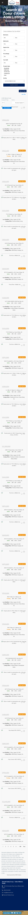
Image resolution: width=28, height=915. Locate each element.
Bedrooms (5, 34)
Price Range (6, 53)
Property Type (6, 66)
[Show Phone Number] (17, 913)
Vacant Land (6, 71)
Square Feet (6, 47)
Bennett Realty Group (9, 895)
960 (20, 846)
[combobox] (14, 32)
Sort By (5, 78)
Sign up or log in (22, 91)
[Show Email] (15, 913)
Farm (5, 75)
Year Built (5, 59)
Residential (6, 68)
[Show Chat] (12, 913)
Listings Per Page (4, 99)
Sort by (13, 99)
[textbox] (14, 31)
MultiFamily (6, 70)
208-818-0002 (7, 890)
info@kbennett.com (8, 892)
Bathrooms (6, 41)
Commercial (6, 73)
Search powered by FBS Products (14, 874)
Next (24, 846)
